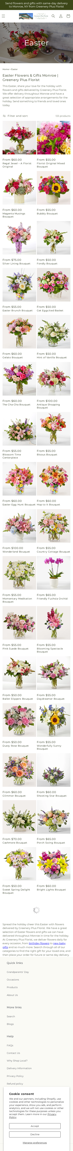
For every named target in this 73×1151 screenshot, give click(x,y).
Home (6, 69)
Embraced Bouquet (15, 1033)
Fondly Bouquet (47, 263)
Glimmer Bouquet (14, 795)
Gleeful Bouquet (47, 1080)
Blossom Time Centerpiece (12, 456)
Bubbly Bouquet (47, 213)
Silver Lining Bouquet (17, 263)
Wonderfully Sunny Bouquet (49, 747)
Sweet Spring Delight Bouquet (16, 891)
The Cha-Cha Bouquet (16, 404)
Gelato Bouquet (13, 357)
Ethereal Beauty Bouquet (19, 1080)
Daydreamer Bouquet (51, 698)
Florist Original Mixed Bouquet (51, 165)
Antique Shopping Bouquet (48, 406)
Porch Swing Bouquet (51, 842)
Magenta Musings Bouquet (14, 215)
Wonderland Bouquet (16, 551)
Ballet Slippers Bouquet (18, 698)
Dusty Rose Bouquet (16, 745)
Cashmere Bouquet (15, 842)
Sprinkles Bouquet (14, 986)
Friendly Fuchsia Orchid (52, 598)
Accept (35, 1126)
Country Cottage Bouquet (53, 551)
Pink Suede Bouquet (16, 648)
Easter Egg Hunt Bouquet (19, 504)
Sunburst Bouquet (48, 1033)
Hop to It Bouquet (48, 504)
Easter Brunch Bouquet (18, 310)
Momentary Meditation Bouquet (17, 600)
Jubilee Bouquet (47, 986)
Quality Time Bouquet (17, 939)
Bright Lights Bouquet (51, 889)
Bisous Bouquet (47, 454)
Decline (34, 1134)
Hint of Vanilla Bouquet (52, 357)
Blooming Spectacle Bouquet (50, 650)
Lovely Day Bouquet (50, 939)
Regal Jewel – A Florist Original (17, 165)
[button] (53, 16)
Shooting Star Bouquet (52, 795)
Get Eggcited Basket (50, 310)
